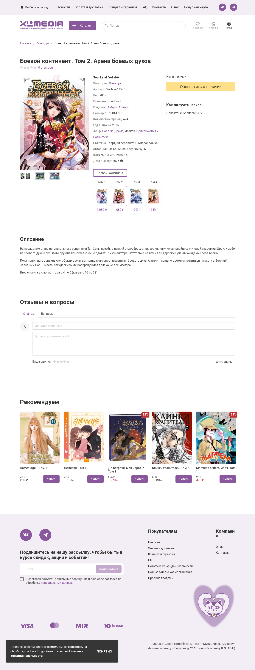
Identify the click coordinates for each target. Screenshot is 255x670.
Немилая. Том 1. (75, 468)
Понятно (104, 651)
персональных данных (57, 582)
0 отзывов (45, 67)
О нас (175, 7)
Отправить (224, 362)
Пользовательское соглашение (170, 572)
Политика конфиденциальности (170, 566)
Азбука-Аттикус (118, 107)
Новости (63, 7)
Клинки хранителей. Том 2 (170, 468)
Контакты (159, 7)
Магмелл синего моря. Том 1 (215, 469)
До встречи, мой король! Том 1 (126, 469)
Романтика (100, 137)
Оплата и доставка (88, 7)
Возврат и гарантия (122, 7)
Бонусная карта (196, 7)
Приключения (146, 131)
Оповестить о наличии (201, 86)
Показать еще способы (182, 113)
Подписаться (108, 569)
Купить (51, 479)
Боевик (107, 131)
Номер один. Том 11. (34, 468)
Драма (118, 131)
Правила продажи (160, 578)
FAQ (144, 7)
